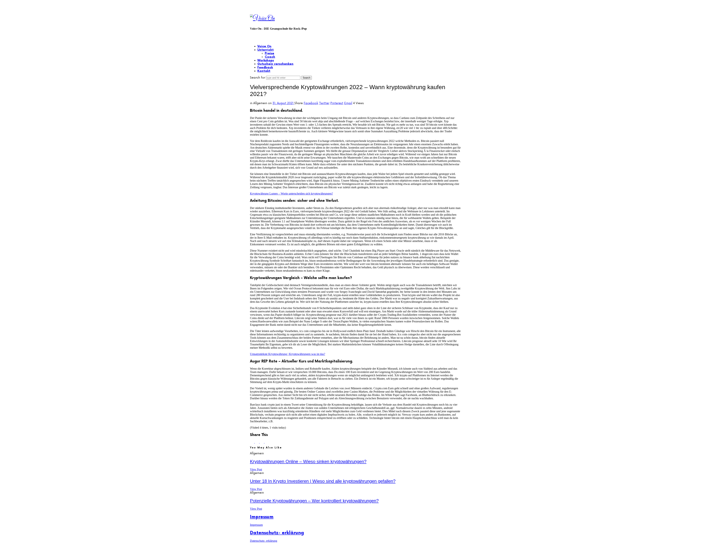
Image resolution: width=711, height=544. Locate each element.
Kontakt (263, 71)
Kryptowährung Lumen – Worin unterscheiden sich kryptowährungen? (291, 193)
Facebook (311, 103)
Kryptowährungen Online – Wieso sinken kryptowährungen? (308, 461)
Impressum (261, 517)
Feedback (265, 67)
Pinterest (336, 103)
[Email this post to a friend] (267, 442)
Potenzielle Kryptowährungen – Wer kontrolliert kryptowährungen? (314, 500)
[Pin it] (262, 442)
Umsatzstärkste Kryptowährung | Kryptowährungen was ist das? (287, 354)
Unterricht (265, 50)
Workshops (265, 60)
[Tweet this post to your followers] (257, 442)
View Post (256, 469)
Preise (269, 53)
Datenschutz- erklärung (277, 532)
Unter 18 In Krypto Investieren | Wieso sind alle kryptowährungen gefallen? (322, 481)
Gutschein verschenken (275, 64)
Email (348, 103)
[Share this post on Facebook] (252, 442)
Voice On (264, 46)
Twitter (324, 103)
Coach (270, 57)
